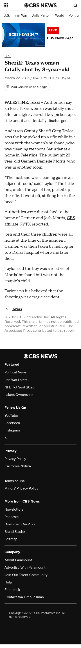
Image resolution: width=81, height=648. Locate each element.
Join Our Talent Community (25, 575)
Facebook (12, 423)
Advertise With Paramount (24, 567)
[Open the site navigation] (14, 5)
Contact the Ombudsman (24, 597)
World (59, 15)
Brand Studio (14, 531)
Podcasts (11, 517)
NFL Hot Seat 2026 (19, 387)
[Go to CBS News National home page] (40, 5)
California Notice (17, 466)
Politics (74, 15)
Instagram (12, 430)
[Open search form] (75, 5)
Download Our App (19, 524)
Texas (17, 309)
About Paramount (18, 560)
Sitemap (10, 539)
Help (8, 582)
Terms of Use (14, 481)
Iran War (20, 15)
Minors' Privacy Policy (21, 488)
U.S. (7, 15)
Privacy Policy (15, 459)
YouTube (11, 415)
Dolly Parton (41, 15)
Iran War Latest (15, 380)
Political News (15, 372)
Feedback (12, 590)
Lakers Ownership (18, 395)
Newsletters (13, 509)
